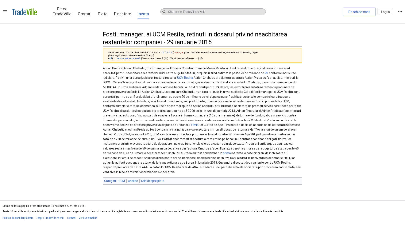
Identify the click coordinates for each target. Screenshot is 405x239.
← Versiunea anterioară (126, 58)
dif (110, 58)
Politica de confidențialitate (18, 217)
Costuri (84, 13)
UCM (122, 181)
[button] (5, 12)
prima (227, 153)
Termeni (71, 217)
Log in (385, 12)
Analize (133, 181)
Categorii (110, 181)
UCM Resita (185, 77)
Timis (194, 125)
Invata (143, 13)
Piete (103, 13)
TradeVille (24, 11)
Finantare (122, 13)
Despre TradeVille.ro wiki (50, 217)
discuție (178, 52)
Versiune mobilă (88, 217)
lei (266, 73)
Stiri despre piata (152, 181)
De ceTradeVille (62, 11)
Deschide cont (359, 12)
